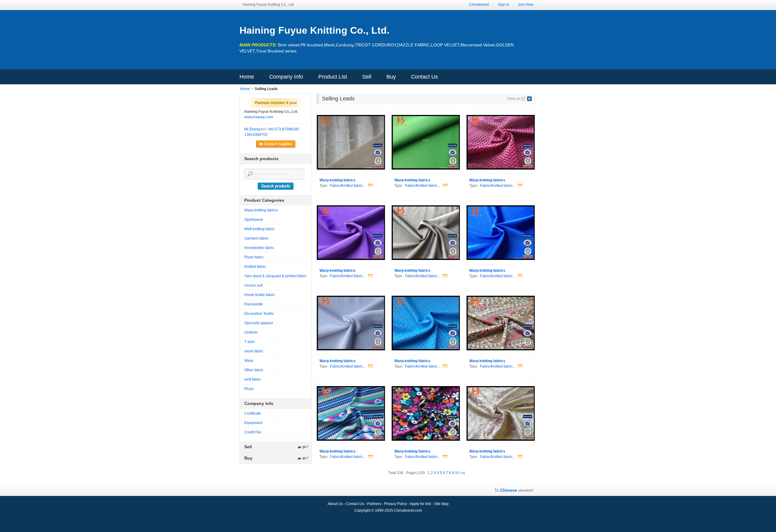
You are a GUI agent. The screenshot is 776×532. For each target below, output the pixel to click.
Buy (391, 77)
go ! (305, 447)
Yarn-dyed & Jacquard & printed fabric (275, 276)
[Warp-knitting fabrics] (350, 142)
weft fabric (252, 379)
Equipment (253, 423)
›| (464, 473)
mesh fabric (253, 351)
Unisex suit (253, 285)
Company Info (286, 77)
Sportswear (253, 219)
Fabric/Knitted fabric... (348, 186)
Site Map (441, 504)
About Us (336, 504)
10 (457, 473)
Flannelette (253, 304)
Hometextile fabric (259, 248)
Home (246, 77)
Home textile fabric (259, 295)
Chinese (508, 490)
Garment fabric (256, 238)
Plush (249, 389)
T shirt (249, 342)
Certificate (252, 413)
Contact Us (424, 77)
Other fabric (253, 370)
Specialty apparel (258, 323)
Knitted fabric (255, 266)
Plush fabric (254, 257)
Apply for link (421, 504)
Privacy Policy (396, 504)
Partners (374, 504)
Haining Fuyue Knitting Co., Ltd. (314, 30)
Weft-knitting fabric (259, 229)
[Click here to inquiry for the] (369, 186)
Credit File (252, 432)
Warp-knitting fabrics (261, 210)
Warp (248, 361)
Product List (332, 77)
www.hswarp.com (258, 117)
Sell (366, 77)
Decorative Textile (259, 313)
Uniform (250, 332)
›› (461, 473)
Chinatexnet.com (408, 510)
